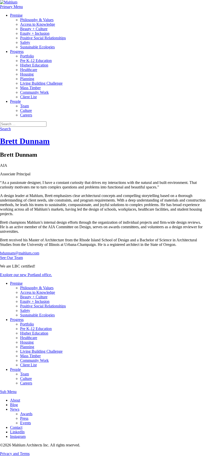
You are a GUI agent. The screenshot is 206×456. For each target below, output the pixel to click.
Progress (17, 51)
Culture (26, 110)
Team (24, 106)
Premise (16, 15)
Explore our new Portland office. (26, 275)
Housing (27, 74)
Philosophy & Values (37, 20)
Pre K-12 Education (36, 60)
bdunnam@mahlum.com (19, 253)
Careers (26, 115)
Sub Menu (8, 391)
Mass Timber (30, 88)
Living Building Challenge (41, 83)
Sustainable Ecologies (37, 47)
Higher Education (34, 65)
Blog (14, 405)
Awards (26, 414)
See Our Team (11, 257)
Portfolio (27, 56)
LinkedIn (17, 432)
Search (5, 129)
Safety (25, 42)
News (14, 409)
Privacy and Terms (15, 453)
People (15, 101)
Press (24, 418)
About (15, 400)
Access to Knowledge (37, 24)
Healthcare (28, 70)
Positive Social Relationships (43, 38)
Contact (16, 427)
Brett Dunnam (25, 141)
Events (25, 423)
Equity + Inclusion (34, 33)
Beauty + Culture (33, 29)
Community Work (34, 92)
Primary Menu (11, 7)
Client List (28, 97)
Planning (27, 79)
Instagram (18, 436)
